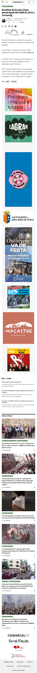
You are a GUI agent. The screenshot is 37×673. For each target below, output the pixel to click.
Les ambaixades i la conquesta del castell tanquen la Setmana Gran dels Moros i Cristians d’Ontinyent (18, 551)
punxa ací (31, 52)
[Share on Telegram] (8, 26)
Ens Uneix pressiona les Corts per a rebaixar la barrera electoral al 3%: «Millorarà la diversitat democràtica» (18, 445)
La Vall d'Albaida (7, 6)
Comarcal (5, 581)
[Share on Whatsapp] (5, 26)
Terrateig (13, 81)
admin (9, 18)
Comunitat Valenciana (9, 440)
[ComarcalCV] (18, 2)
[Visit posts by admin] (4, 21)
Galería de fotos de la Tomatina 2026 (11, 382)
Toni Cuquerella (7, 450)
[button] (3, 2)
